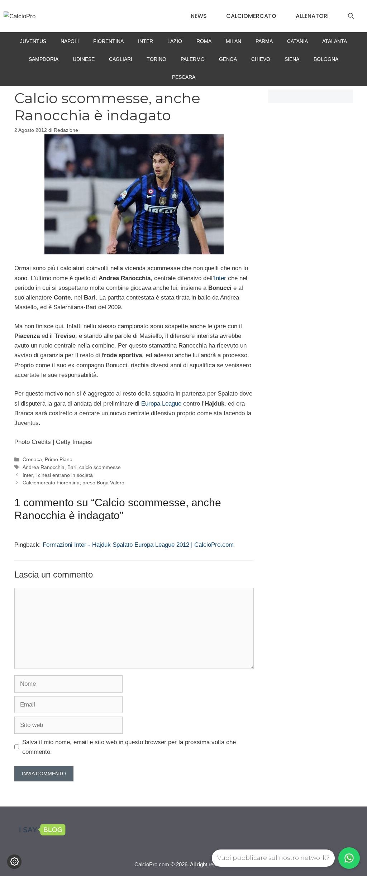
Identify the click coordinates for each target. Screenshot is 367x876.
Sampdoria (43, 59)
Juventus (33, 41)
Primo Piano (58, 459)
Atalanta (334, 41)
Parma (264, 41)
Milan (233, 41)
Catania (297, 41)
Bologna (326, 59)
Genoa (228, 59)
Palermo (193, 59)
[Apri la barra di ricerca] (350, 16)
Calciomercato (251, 16)
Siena (292, 59)
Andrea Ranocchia (44, 467)
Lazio (174, 41)
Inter (145, 41)
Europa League (161, 403)
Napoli (70, 41)
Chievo (260, 59)
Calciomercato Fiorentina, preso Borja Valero (73, 482)
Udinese (84, 59)
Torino (156, 59)
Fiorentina (108, 41)
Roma (203, 41)
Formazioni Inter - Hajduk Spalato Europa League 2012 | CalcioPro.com (138, 544)
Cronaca (32, 459)
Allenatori (312, 16)
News (199, 16)
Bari (71, 467)
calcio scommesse (100, 467)
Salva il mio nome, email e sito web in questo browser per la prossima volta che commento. (129, 747)
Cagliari (120, 59)
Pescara (183, 77)
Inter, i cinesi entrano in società (58, 475)
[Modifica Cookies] (14, 862)
